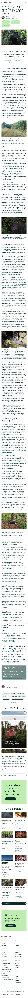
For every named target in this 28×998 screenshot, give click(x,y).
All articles (6, 903)
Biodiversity (21, 693)
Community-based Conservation (17, 696)
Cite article (6, 25)
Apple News (18, 984)
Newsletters (18, 952)
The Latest (4, 956)
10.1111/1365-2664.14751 (9, 663)
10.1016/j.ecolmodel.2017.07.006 (13, 651)
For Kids (3, 965)
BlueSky (17, 978)
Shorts (3, 952)
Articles (3, 948)
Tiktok (16, 974)
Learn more (10, 798)
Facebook (17, 971)
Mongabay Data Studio (7, 979)
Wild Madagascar (5, 963)
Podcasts (3, 945)
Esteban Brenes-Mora (7, 542)
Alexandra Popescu (11, 685)
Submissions (18, 954)
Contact (17, 945)
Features (3, 954)
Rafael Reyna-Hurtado (17, 168)
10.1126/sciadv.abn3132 (9, 641)
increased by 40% (15, 189)
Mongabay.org (5, 967)
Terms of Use (18, 956)
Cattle (4, 696)
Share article (15, 22)
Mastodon (17, 980)
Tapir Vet (23, 552)
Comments (6, 22)
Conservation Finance (17, 699)
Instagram (17, 965)
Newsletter (10, 925)
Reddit (16, 976)
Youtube (17, 967)
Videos (3, 943)
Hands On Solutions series (10, 775)
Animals (13, 693)
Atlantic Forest (15, 18)
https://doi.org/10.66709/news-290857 (12, 678)
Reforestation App (6, 969)
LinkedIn (17, 963)
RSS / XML (17, 987)
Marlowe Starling (10, 16)
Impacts (17, 950)
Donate (16, 948)
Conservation (6, 699)
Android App (18, 982)
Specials (3, 950)
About (16, 943)
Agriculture (6, 693)
